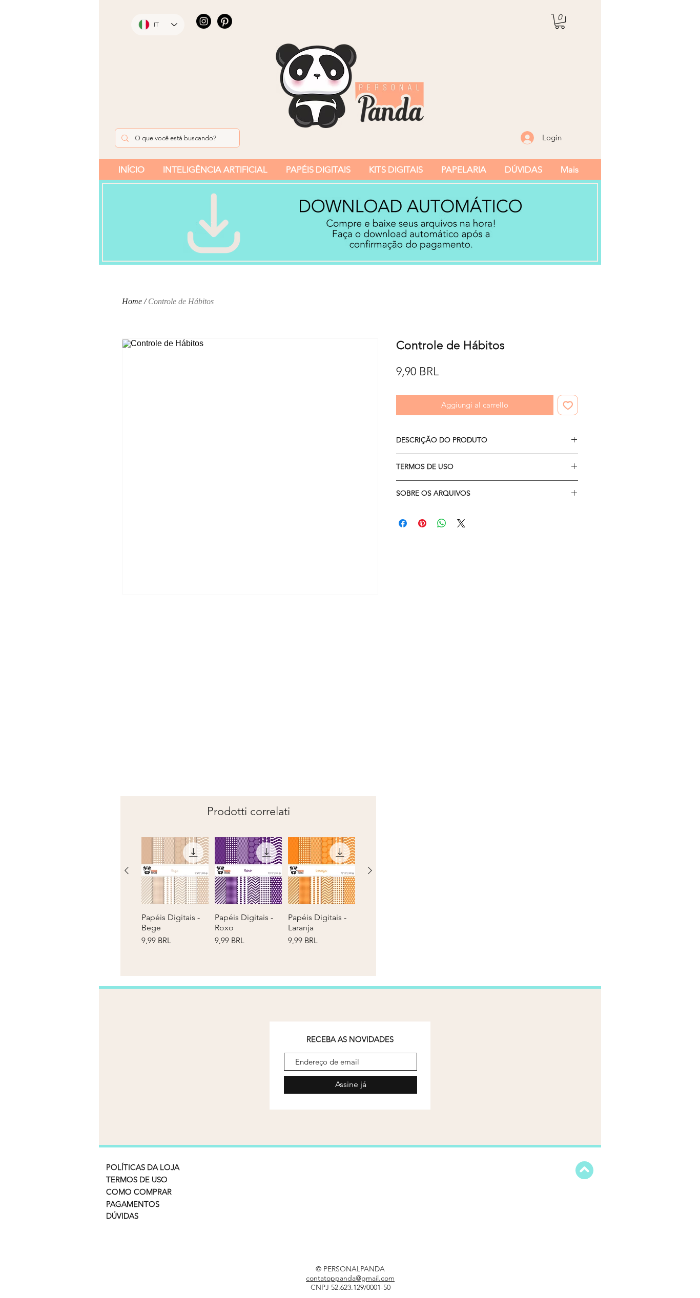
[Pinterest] (224, 21)
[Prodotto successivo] (370, 870)
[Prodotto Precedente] (126, 870)
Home (132, 301)
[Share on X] (461, 523)
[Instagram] (203, 21)
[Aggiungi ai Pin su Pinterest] (422, 523)
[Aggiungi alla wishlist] (568, 405)
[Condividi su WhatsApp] (442, 523)
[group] (248, 902)
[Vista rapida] (175, 870)
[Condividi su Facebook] (403, 523)
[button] (560, 21)
